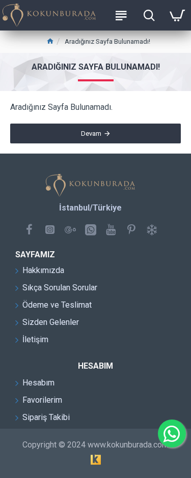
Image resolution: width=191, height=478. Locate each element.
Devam (91, 133)
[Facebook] (29, 229)
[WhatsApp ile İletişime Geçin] (172, 433)
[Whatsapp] (90, 229)
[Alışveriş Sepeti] (177, 15)
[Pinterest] (131, 229)
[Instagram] (50, 229)
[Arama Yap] (149, 15)
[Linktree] (151, 229)
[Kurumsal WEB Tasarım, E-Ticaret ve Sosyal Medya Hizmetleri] (96, 459)
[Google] (70, 229)
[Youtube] (111, 229)
